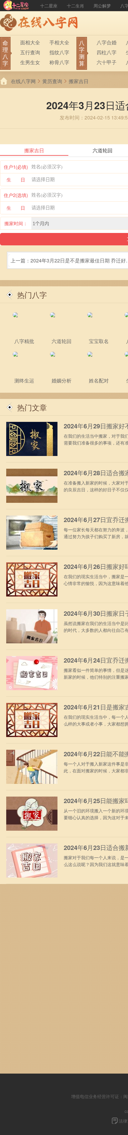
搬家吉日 (79, 81)
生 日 (16, 179)
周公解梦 (102, 5)
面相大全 (30, 42)
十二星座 (48, 5)
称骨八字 (59, 62)
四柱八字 (107, 52)
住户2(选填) (16, 195)
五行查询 (30, 52)
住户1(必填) (16, 166)
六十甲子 (107, 62)
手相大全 (59, 42)
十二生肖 (75, 5)
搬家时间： (16, 223)
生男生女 (30, 62)
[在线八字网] (40, 23)
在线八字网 (23, 81)
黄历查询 (52, 81)
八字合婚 (107, 42)
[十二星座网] (16, 5)
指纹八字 (59, 52)
